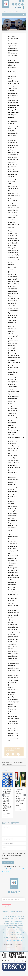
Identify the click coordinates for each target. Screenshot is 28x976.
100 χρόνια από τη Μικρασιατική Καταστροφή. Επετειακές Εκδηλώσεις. (14, 926)
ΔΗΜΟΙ (11, 918)
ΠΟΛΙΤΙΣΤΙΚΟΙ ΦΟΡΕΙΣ (19, 916)
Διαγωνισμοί (18, 932)
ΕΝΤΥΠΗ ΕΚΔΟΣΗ (14, 911)
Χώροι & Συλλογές (18, 921)
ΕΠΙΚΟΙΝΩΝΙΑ (21, 918)
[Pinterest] (13, 754)
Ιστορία (21, 923)
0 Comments (8, 764)
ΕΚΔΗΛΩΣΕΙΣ (21, 911)
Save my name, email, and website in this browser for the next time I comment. (13, 855)
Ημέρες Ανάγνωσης (9, 921)
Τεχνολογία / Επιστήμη (14, 923)
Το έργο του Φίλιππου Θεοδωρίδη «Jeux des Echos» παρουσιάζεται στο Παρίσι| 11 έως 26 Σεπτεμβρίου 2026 (20, 797)
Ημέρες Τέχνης (6, 911)
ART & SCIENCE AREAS (8, 934)
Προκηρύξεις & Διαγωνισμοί (9, 932)
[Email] (18, 754)
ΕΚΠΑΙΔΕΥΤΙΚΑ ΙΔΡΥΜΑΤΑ (8, 916)
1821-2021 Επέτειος (18, 934)
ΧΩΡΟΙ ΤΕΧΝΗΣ (6, 918)
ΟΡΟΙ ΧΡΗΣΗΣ (8, 940)
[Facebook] (7, 754)
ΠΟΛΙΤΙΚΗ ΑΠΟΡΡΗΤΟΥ (17, 940)
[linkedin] (22, 4)
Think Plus (19, 946)
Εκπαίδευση (6, 923)
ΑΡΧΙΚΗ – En (21, 937)
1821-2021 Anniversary (8, 937)
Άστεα (4, 929)
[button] (3, 795)
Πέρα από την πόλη (11, 929)
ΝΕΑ (23, 932)
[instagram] (16, 4)
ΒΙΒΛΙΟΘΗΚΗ (9, 914)
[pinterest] (19, 4)
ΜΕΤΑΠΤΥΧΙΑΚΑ (16, 914)
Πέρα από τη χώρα (20, 929)
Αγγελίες (16, 918)
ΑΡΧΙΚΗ (16, 937)
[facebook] (13, 4)
